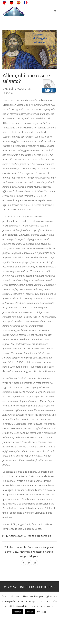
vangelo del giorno (29, 556)
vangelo (49, 551)
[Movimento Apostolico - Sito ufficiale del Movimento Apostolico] (13, 11)
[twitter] (29, 562)
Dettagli (42, 611)
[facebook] (23, 562)
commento (21, 547)
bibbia (10, 547)
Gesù (15, 551)
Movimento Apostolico (32, 551)
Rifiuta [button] (30, 611)
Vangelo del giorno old (39, 535)
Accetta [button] (17, 611)
